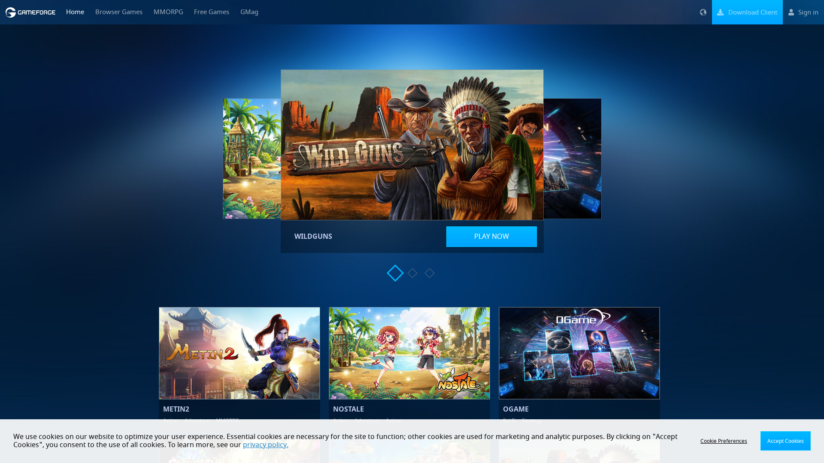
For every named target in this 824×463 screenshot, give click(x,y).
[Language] (703, 12)
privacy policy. (265, 445)
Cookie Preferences (723, 441)
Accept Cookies (785, 441)
